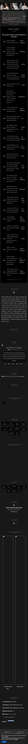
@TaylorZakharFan (9, 717)
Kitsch (19, 491)
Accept (4, 741)
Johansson (11, 433)
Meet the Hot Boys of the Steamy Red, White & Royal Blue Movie (13, 118)
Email (15, 714)
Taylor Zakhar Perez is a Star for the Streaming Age (12, 109)
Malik (17, 433)
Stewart (14, 486)
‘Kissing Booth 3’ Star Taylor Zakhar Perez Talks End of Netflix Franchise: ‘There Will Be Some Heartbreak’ (13, 64)
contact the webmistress (14, 24)
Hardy (17, 423)
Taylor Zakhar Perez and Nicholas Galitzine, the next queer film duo (13, 138)
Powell (11, 429)
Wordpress (14, 732)
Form (10, 714)
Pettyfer (11, 423)
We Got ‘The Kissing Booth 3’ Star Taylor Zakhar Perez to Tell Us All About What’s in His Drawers (11, 96)
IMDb (17, 363)
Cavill (9, 487)
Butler (3, 487)
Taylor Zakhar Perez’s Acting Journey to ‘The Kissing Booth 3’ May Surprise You (12, 51)
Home (15, 31)
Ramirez (23, 423)
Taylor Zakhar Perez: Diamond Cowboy (11, 219)
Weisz (9, 491)
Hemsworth (17, 429)
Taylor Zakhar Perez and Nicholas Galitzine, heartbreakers (13, 147)
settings (16, 739)
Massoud (23, 429)
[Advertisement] (14, 461)
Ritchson (5, 423)
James (19, 487)
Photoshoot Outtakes (14, 509)
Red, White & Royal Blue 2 (11, 376)
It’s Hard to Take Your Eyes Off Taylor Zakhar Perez (13, 228)
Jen (13, 711)
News (9, 363)
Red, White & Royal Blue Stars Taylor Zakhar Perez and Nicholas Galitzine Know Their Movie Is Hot (13, 166)
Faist (24, 487)
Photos (13, 363)
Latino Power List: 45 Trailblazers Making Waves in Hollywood (12, 210)
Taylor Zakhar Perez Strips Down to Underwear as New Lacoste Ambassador (12, 260)
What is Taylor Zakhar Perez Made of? (12, 249)
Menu (3, 1)
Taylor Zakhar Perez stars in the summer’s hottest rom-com (13, 156)
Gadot (4, 429)
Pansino (14, 491)
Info (6, 363)
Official (21, 363)
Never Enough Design (17, 279)
